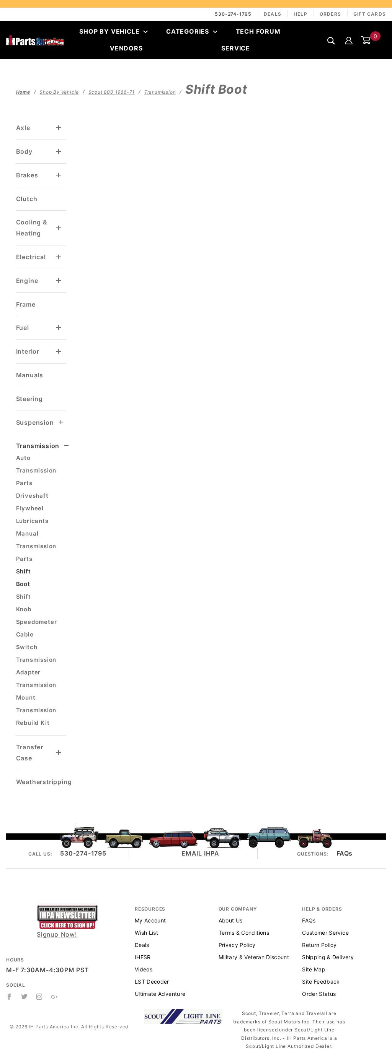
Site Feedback (321, 981)
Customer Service (325, 932)
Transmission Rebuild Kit (36, 716)
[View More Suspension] (61, 422)
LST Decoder (152, 981)
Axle (23, 128)
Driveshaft (32, 495)
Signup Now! (57, 934)
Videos (143, 969)
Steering (29, 399)
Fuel (22, 327)
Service (235, 48)
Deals (272, 14)
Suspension (35, 422)
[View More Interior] (59, 351)
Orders (330, 14)
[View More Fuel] (59, 328)
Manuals (30, 375)
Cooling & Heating (31, 227)
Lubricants (32, 521)
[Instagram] (39, 997)
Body (24, 151)
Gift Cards (369, 14)
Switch (27, 647)
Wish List (146, 932)
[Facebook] (9, 997)
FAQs (344, 853)
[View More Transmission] (66, 446)
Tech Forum (258, 31)
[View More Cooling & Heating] (59, 228)
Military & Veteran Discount (254, 957)
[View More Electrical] (59, 257)
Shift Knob (23, 603)
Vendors (126, 48)
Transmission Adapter (36, 666)
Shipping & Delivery (328, 957)
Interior (27, 351)
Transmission (38, 446)
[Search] (331, 40)
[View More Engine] (59, 281)
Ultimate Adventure (160, 994)
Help (300, 14)
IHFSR (143, 957)
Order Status (319, 994)
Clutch (27, 199)
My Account (150, 920)
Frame (26, 304)
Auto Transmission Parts (36, 470)
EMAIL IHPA (200, 853)
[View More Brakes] (59, 175)
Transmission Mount (36, 691)
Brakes (27, 175)
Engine (27, 280)
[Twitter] (24, 997)
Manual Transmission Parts (36, 546)
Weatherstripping (44, 782)
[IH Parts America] (35, 40)
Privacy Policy (237, 945)
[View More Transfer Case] (59, 752)
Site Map (313, 969)
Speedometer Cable (36, 628)
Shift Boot (23, 578)
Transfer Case (29, 752)
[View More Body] (59, 151)
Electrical (31, 257)
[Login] (349, 40)
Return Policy (319, 945)
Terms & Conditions (244, 932)
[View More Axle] (59, 128)
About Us (231, 920)
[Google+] (54, 997)
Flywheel (30, 508)
